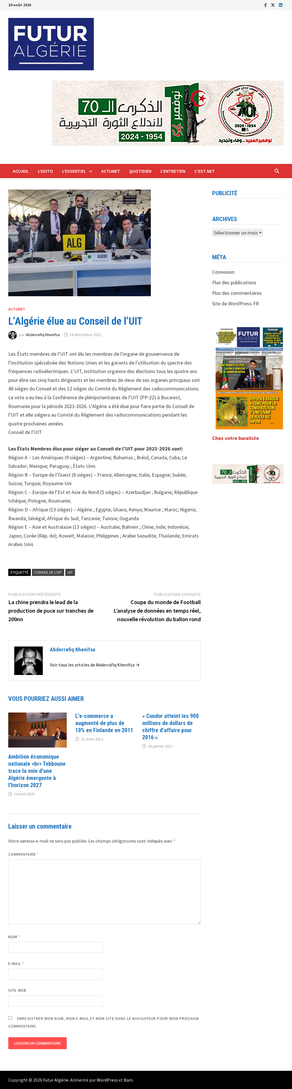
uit (70, 572)
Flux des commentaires (237, 293)
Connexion (223, 272)
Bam (128, 1080)
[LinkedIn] (280, 4)
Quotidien (140, 171)
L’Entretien (173, 171)
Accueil (21, 171)
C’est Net (204, 171)
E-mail (16, 963)
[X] (273, 4)
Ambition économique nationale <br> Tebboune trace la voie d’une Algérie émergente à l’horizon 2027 (37, 771)
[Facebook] (266, 4)
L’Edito (45, 171)
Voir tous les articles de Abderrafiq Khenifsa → (95, 665)
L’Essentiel (74, 171)
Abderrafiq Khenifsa (43, 334)
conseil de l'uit (48, 572)
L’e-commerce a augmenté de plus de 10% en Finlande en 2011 (104, 723)
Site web (17, 990)
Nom (14, 936)
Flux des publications (234, 282)
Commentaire (23, 854)
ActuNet (110, 171)
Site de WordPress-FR (235, 303)
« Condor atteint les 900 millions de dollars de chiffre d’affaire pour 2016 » (170, 727)
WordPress (107, 1080)
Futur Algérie (55, 1080)
